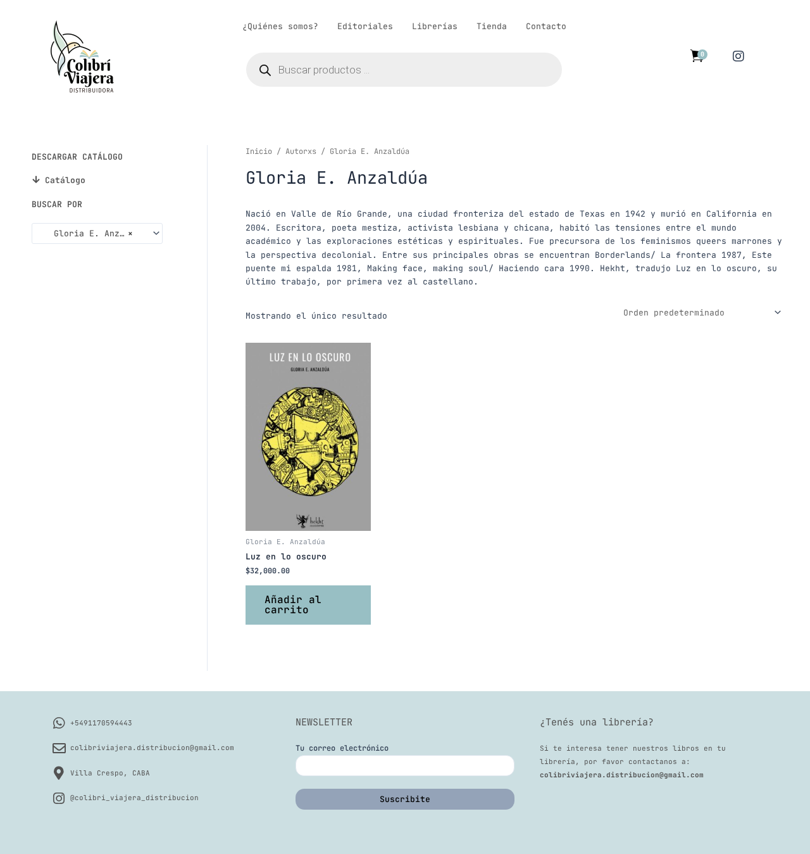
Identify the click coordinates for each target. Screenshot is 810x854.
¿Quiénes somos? (280, 26)
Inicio (259, 151)
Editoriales (365, 26)
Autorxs (300, 151)
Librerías (435, 26)
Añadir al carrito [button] (293, 604)
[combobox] (97, 233)
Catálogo (65, 180)
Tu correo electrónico (342, 748)
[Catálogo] (36, 179)
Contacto (546, 26)
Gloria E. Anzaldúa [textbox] (92, 233)
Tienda (492, 26)
